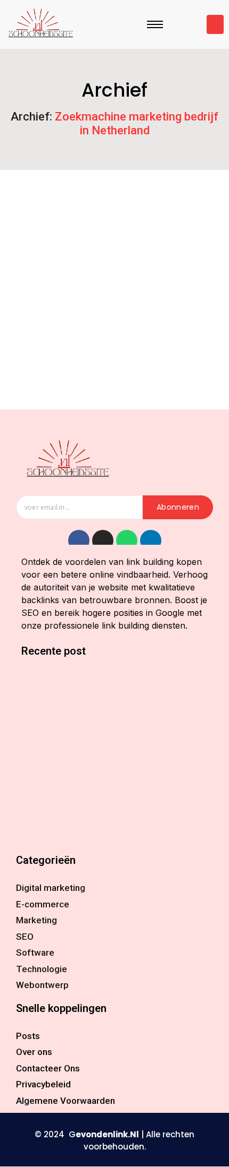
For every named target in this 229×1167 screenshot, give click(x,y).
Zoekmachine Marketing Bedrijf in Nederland (107, 342)
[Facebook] (78, 540)
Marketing (148, 325)
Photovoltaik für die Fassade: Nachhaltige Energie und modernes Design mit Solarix (102, 807)
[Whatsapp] (126, 540)
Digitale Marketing (84, 325)
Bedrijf (25, 325)
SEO (188, 325)
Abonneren (178, 507)
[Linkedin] (150, 540)
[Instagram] (102, 540)
